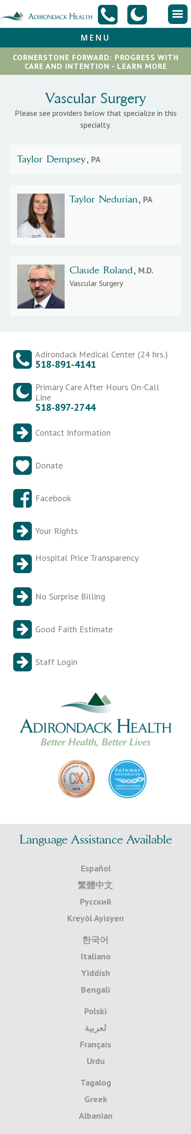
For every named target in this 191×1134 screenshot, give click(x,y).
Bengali (95, 989)
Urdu (96, 1061)
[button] (178, 14)
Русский (95, 901)
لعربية (95, 1027)
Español (96, 868)
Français (95, 1044)
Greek (95, 1099)
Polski (95, 1011)
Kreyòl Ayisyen (95, 918)
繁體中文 (95, 884)
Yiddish (95, 972)
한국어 (95, 939)
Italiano (96, 956)
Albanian (96, 1115)
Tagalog (95, 1082)
